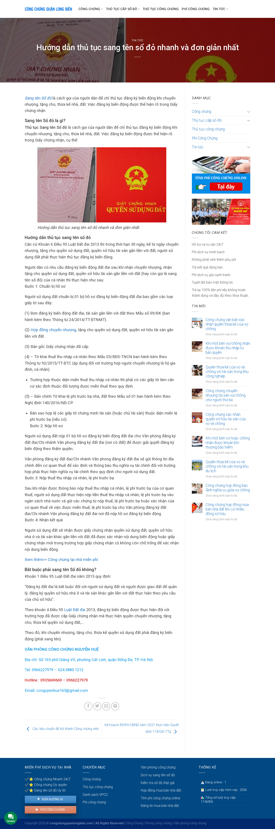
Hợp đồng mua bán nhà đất (161, 790)
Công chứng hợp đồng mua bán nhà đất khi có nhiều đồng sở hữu (227, 509)
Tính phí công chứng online (160, 798)
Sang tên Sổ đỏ (38, 98)
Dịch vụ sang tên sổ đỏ (158, 775)
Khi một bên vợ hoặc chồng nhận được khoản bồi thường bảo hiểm (228, 442)
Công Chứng (134, 823)
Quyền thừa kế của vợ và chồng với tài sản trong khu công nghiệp (227, 371)
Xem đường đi (52, 799)
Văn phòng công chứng (158, 767)
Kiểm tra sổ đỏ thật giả (157, 783)
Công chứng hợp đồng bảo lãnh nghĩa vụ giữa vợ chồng (228, 487)
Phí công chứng (52, 809)
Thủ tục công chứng (161, 9)
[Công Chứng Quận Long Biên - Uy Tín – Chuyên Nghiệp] (48, 9)
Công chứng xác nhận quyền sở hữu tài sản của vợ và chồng (226, 419)
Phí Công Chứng (196, 9)
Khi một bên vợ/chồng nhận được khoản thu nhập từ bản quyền (228, 348)
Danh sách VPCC (95, 795)
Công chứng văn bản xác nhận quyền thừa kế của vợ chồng (227, 324)
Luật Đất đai (75, 609)
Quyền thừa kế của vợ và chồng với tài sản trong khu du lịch (227, 466)
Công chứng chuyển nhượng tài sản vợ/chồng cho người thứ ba (226, 395)
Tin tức (219, 9)
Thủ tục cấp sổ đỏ (121, 9)
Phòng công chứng (158, 823)
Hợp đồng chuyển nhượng (53, 330)
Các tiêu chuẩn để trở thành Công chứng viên (65, 729)
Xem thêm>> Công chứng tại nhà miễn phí (61, 559)
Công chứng (89, 9)
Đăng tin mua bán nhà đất (160, 806)
